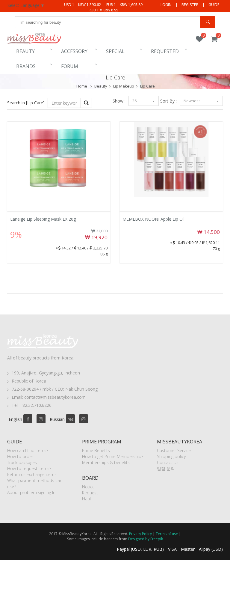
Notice (88, 487)
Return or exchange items (32, 474)
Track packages (22, 462)
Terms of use (167, 533)
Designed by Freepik (145, 538)
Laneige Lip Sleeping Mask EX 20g (43, 219)
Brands (26, 66)
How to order (20, 456)
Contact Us (167, 462)
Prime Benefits (96, 450)
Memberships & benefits (106, 462)
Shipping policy (171, 456)
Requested (165, 51)
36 (134, 100)
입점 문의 (166, 468)
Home (81, 86)
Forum (69, 66)
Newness (193, 100)
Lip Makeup (123, 86)
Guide (214, 4)
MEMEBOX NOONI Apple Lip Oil (153, 219)
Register (190, 4)
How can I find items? (27, 450)
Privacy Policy (140, 533)
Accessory (74, 51)
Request (90, 493)
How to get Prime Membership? (112, 456)
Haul (86, 499)
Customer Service (174, 450)
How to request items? (29, 468)
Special (115, 51)
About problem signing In (31, 492)
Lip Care (147, 86)
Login (166, 4)
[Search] (207, 22)
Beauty (25, 51)
